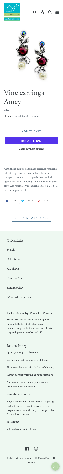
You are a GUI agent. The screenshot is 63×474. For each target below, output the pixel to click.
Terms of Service (17, 278)
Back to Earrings (34, 218)
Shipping (9, 116)
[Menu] (57, 12)
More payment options (31, 149)
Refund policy (15, 288)
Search (11, 250)
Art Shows (13, 269)
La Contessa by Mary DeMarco (29, 458)
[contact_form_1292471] (55, 466)
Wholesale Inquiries (19, 297)
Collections (13, 259)
